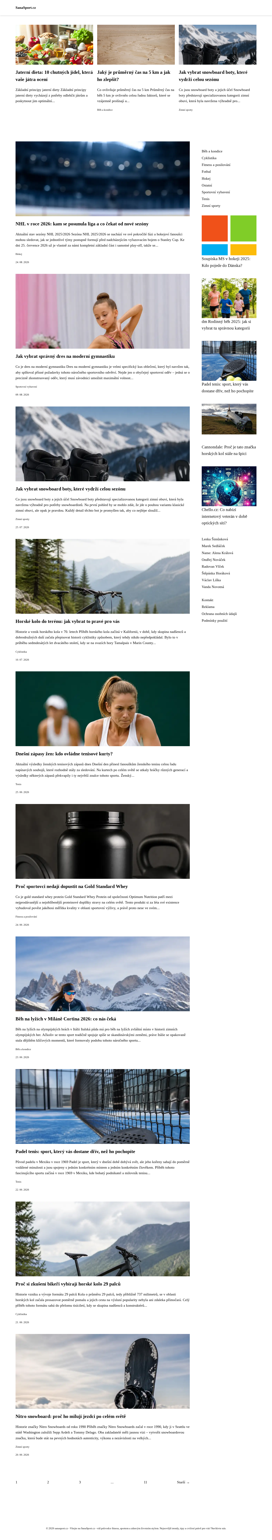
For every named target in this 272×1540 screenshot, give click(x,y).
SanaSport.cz (26, 8)
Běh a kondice (105, 110)
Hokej (19, 254)
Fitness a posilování (26, 916)
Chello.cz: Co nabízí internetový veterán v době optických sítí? (224, 516)
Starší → (183, 1482)
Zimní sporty (186, 110)
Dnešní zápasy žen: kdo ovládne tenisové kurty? (64, 753)
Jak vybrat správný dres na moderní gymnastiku (65, 356)
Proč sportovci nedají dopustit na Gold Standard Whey (72, 886)
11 (145, 1482)
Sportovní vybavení (26, 386)
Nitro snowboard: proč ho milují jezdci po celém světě (71, 1416)
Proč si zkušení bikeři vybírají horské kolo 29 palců (68, 1283)
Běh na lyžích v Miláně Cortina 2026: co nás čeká (66, 1018)
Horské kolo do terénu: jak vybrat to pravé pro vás (67, 621)
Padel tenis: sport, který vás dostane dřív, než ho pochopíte (75, 1151)
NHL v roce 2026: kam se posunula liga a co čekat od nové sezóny (82, 223)
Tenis (18, 784)
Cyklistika (21, 651)
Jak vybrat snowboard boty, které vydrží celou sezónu (70, 488)
